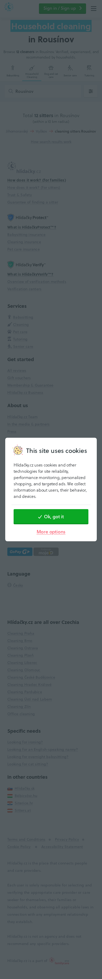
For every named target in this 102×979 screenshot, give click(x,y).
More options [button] (51, 531)
